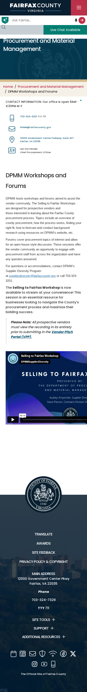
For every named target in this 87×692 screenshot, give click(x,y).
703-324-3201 (28, 116)
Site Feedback (43, 552)
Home (8, 86)
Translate (43, 534)
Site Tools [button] (41, 619)
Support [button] (41, 628)
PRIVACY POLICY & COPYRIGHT (43, 561)
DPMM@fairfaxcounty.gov (35, 127)
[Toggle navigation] (79, 7)
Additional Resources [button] (41, 636)
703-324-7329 (44, 600)
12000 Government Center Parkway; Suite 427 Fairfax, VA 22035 (47, 139)
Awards (43, 543)
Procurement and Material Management (51, 86)
